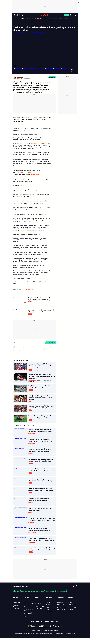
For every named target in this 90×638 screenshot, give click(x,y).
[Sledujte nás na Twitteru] (20, 15)
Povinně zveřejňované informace (60, 634)
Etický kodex (52, 634)
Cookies (65, 633)
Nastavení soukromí (70, 633)
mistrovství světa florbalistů (39, 143)
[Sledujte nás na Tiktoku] (22, 15)
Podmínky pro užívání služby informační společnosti (40, 633)
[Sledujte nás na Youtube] (25, 15)
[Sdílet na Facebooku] (14, 343)
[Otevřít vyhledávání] (73, 15)
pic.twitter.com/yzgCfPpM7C (25, 172)
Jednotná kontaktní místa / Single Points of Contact (40, 634)
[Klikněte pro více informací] (15, 65)
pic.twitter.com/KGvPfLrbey (30, 289)
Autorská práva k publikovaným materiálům (22, 633)
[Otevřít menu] (75, 15)
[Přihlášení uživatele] (70, 15)
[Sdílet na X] (17, 343)
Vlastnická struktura (27, 634)
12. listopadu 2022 (34, 174)
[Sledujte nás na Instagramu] (17, 15)
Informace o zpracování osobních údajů (56, 633)
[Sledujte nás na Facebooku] (14, 15)
